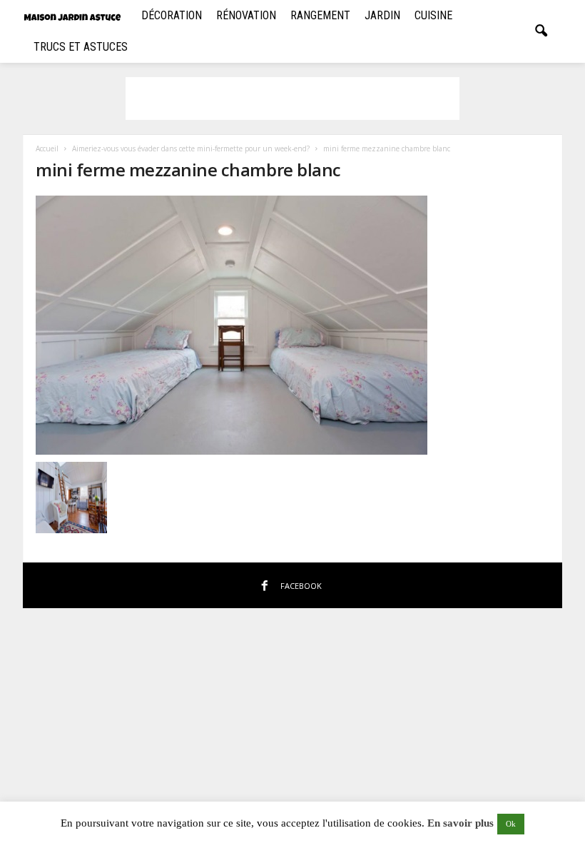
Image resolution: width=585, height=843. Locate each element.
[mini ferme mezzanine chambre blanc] (293, 325)
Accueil (47, 148)
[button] (540, 31)
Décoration (171, 15)
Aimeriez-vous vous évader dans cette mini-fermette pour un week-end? (191, 148)
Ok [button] (511, 823)
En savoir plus (460, 823)
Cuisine (433, 15)
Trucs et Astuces (81, 47)
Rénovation (246, 15)
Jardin (382, 15)
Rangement (320, 15)
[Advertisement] (292, 98)
